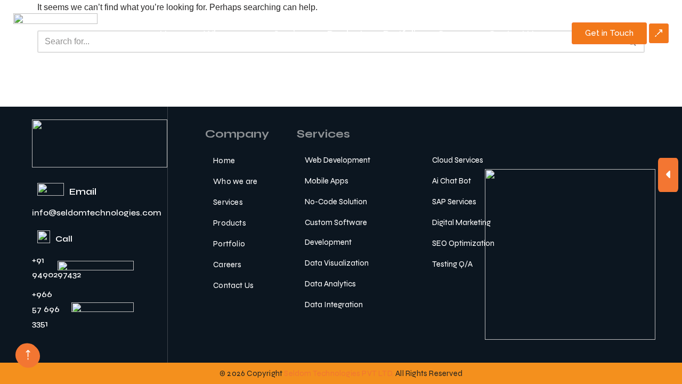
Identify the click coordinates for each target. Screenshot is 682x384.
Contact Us (513, 33)
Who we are (231, 33)
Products (347, 33)
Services (292, 33)
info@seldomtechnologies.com (96, 212)
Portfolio (402, 33)
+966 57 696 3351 (46, 308)
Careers (455, 33)
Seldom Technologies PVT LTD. (339, 373)
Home (174, 33)
